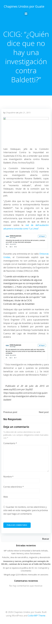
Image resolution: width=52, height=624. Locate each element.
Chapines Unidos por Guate (24, 6)
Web (5, 496)
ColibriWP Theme (36, 615)
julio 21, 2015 (25, 112)
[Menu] (26, 14)
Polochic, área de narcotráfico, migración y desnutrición (26, 557)
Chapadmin (11, 112)
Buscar (45, 539)
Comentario (10, 443)
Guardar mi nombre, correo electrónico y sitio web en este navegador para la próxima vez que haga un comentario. (25, 510)
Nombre (8, 476)
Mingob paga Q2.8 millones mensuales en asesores (26, 574)
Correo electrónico (13, 486)
